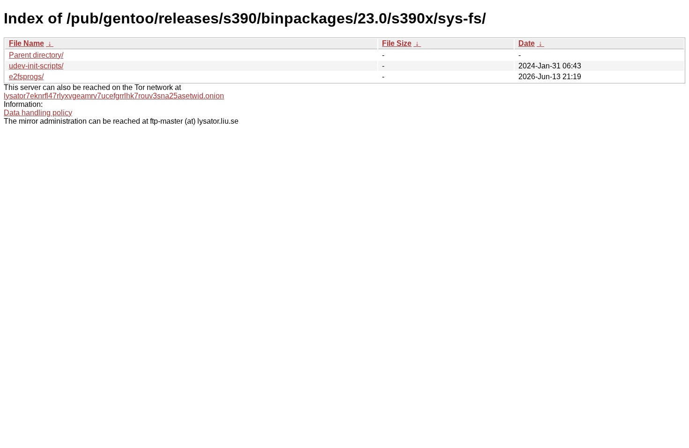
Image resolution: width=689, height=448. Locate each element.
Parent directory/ (36, 55)
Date (526, 43)
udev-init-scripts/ (36, 66)
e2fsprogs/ (26, 77)
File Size (397, 43)
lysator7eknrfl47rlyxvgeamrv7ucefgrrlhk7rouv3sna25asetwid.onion (114, 96)
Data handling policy (38, 113)
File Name (26, 43)
